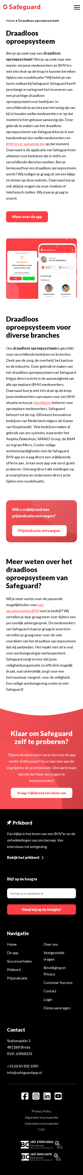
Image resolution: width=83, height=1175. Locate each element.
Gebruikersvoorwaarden (42, 1123)
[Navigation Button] (77, 7)
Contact (50, 991)
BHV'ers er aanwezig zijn (25, 144)
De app (12, 952)
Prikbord (14, 969)
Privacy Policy (41, 1111)
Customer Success (58, 982)
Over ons (51, 944)
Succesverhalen (19, 961)
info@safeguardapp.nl (24, 1072)
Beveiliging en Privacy (55, 970)
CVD (41, 1129)
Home (10, 20)
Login (48, 999)
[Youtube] (58, 1096)
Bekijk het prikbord (23, 857)
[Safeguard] (21, 7)
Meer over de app (27, 216)
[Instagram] (35, 1096)
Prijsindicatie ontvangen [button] (39, 530)
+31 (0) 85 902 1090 (22, 1066)
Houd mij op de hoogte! (41, 909)
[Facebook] (24, 1096)
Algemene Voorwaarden (41, 1117)
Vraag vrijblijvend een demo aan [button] (41, 793)
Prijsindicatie (17, 978)
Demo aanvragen (57, 1008)
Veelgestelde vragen (54, 955)
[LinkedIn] (47, 1096)
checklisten (42, 402)
